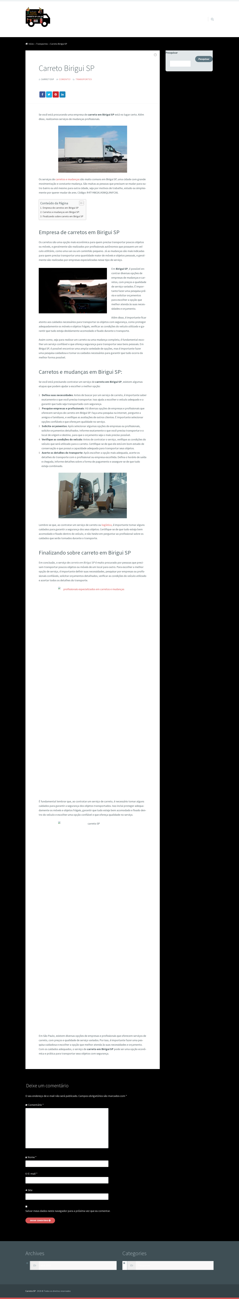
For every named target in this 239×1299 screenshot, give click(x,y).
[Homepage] (37, 18)
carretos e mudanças (67, 179)
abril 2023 (46, 1265)
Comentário (36, 1104)
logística (107, 525)
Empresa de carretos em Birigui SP (61, 207)
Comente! (65, 79)
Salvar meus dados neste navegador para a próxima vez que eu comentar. (67, 1211)
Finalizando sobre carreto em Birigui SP (63, 216)
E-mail (32, 1173)
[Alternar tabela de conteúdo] (80, 203)
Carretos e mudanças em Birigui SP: (61, 212)
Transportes (84, 79)
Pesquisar (172, 52)
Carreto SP (30, 1291)
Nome (32, 1157)
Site (30, 1190)
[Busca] (210, 15)
